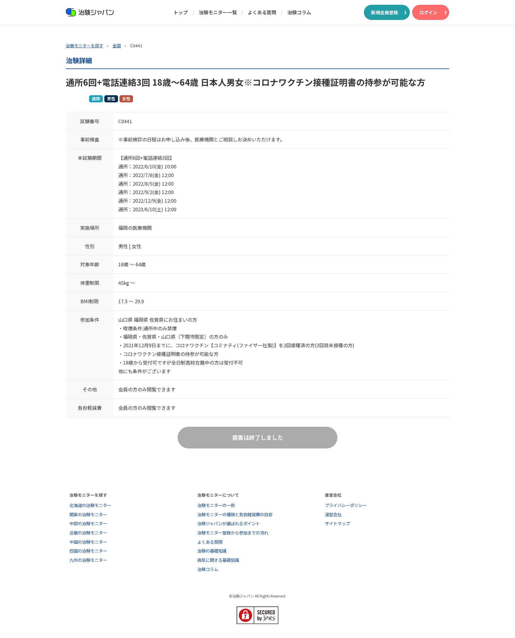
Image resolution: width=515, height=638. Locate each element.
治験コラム (299, 12)
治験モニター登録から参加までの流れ (232, 532)
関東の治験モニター (88, 514)
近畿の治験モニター (88, 532)
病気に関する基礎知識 (218, 560)
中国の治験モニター (88, 542)
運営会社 (333, 514)
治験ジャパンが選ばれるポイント (228, 523)
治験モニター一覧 (218, 12)
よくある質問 (262, 12)
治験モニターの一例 (216, 505)
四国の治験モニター (88, 551)
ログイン (428, 12)
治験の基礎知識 (212, 551)
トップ (180, 12)
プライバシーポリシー (346, 505)
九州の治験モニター (88, 560)
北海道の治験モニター (90, 505)
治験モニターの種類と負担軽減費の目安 (234, 514)
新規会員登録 (384, 12)
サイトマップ (337, 523)
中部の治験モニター (88, 523)
